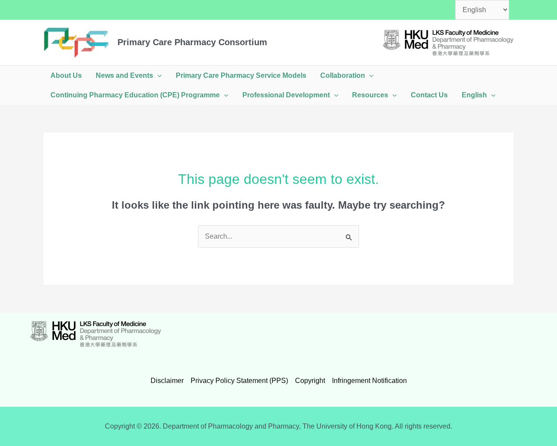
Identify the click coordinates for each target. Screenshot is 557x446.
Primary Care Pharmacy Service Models (241, 75)
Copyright (310, 380)
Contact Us (429, 95)
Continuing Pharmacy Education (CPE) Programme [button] (135, 95)
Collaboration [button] (342, 75)
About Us (66, 75)
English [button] (474, 95)
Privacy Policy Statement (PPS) (239, 380)
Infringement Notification (369, 380)
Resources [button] (370, 95)
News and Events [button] (124, 75)
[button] (157, 75)
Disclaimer (167, 380)
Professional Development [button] (286, 95)
